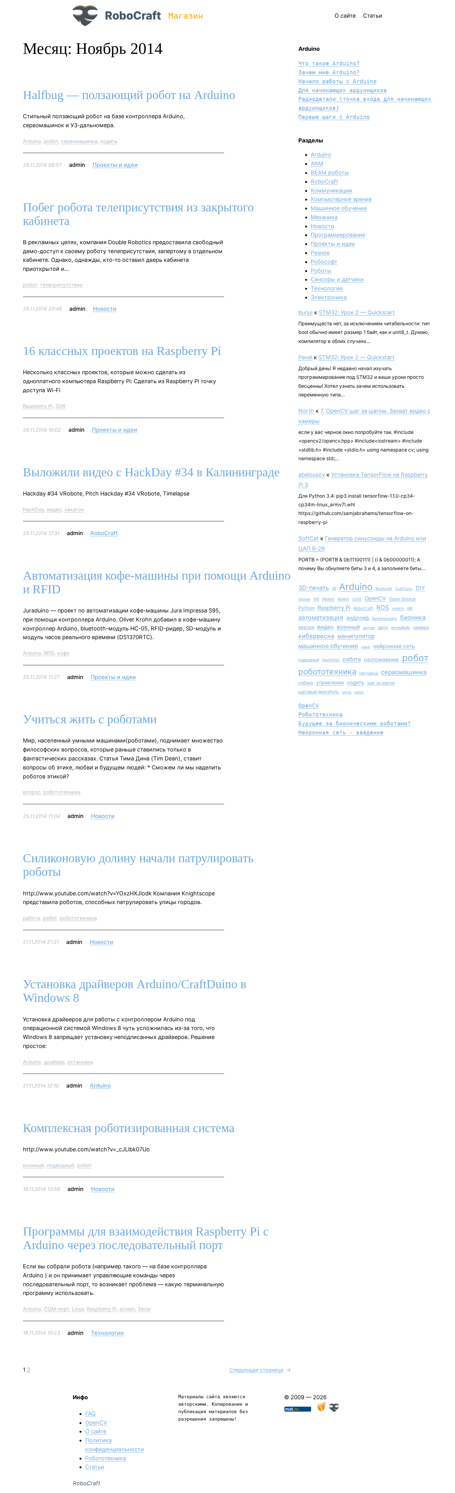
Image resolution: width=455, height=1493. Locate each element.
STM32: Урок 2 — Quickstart (357, 312)
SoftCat (308, 538)
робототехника (61, 792)
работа (31, 918)
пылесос (331, 659)
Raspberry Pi (38, 406)
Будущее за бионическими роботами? (354, 723)
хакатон (74, 509)
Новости (104, 308)
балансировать (384, 618)
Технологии (107, 1333)
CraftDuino (404, 588)
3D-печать (313, 587)
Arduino (32, 141)
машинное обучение (328, 646)
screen (127, 1309)
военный (33, 1165)
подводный (60, 1165)
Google (304, 599)
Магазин (185, 15)
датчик (369, 627)
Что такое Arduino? (329, 63)
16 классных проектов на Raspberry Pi (122, 351)
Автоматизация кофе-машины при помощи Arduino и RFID (157, 582)
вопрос (32, 792)
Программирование (338, 235)
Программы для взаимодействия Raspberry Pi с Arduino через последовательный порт (146, 1238)
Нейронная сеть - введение (341, 732)
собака (305, 682)
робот (51, 141)
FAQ (90, 1413)
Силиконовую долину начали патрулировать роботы (138, 865)
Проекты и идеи (115, 165)
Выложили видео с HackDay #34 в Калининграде (151, 472)
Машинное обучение (339, 208)
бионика (413, 617)
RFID (49, 653)
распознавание (381, 659)
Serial (144, 1309)
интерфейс (400, 627)
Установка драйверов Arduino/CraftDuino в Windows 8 (134, 991)
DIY (420, 588)
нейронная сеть (394, 646)
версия (306, 627)
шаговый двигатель (318, 691)
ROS (382, 607)
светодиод (368, 673)
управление (330, 683)
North (306, 411)
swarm (398, 608)
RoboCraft (133, 15)
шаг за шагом (381, 682)
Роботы (321, 270)
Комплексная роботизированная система (129, 1128)
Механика (324, 217)
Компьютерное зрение (341, 199)
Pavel (305, 357)
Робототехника (320, 714)
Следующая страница (260, 1370)
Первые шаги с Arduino (334, 117)
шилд (346, 692)
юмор (359, 692)
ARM (317, 163)
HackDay (33, 509)
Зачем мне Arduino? (329, 72)
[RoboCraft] (334, 1410)
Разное (320, 252)
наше (365, 647)
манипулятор (356, 636)
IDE (316, 599)
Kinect (343, 599)
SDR (60, 406)
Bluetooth (383, 588)
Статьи (94, 1467)
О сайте (95, 1431)
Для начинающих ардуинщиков (342, 90)
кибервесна (316, 636)
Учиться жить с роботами (90, 719)
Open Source (402, 598)
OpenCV (375, 598)
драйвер (54, 1062)
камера (421, 627)
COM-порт (56, 1309)
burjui (305, 312)
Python (306, 608)
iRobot (328, 599)
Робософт (324, 261)
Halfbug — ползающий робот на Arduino (129, 95)
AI (334, 588)
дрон (383, 627)
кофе (63, 653)
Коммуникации (331, 190)
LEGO (357, 599)
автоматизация (320, 617)
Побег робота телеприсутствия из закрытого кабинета (138, 214)
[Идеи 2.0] (321, 1410)
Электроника (329, 297)
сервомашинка (79, 141)
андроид (357, 617)
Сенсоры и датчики (337, 279)
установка (80, 1062)
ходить (109, 141)
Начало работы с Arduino (337, 81)
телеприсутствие (61, 285)
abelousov (311, 474)
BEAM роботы (330, 172)
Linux (78, 1309)
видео (54, 509)
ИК (410, 608)
